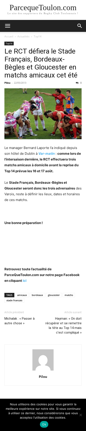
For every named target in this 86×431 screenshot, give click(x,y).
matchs (69, 295)
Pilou (7, 82)
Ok (44, 424)
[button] (7, 26)
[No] (80, 415)
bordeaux (37, 295)
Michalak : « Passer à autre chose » (19, 321)
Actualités (23, 36)
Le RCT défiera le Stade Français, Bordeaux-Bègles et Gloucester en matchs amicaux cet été (40, 63)
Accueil (8, 36)
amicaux (22, 295)
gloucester (54, 295)
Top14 (37, 36)
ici (24, 280)
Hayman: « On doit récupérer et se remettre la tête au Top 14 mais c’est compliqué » (63, 325)
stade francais (14, 300)
